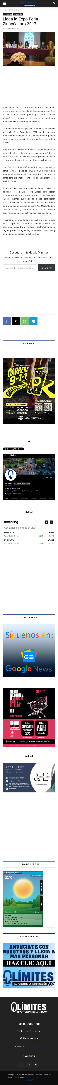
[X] (16, 321)
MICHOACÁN (18, 14)
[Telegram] (33, 321)
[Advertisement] (29, 86)
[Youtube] (36, 1064)
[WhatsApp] (25, 321)
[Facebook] (7, 321)
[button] (4, 3)
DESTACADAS (14, 10)
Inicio (5, 10)
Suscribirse (46, 268)
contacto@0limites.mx (35, 1046)
